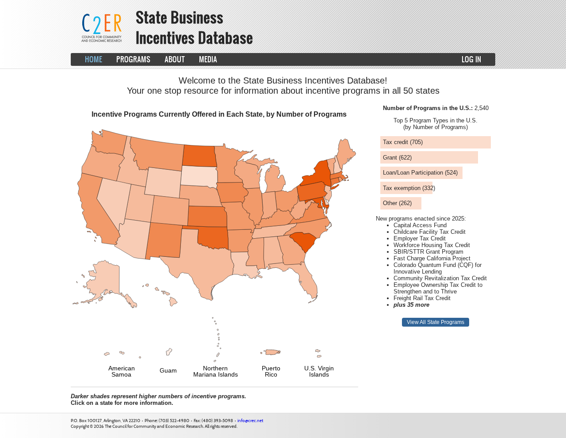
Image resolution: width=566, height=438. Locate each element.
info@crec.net (250, 420)
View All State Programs (435, 322)
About (174, 59)
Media (208, 59)
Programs (133, 59)
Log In (471, 59)
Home (93, 59)
